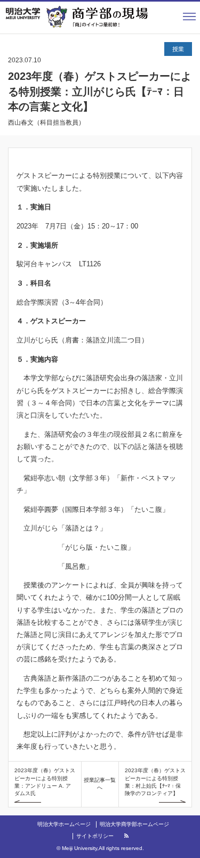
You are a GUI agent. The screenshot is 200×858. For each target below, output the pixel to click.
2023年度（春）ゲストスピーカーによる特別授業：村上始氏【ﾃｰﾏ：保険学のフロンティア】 (155, 781)
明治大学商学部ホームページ (134, 824)
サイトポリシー (95, 836)
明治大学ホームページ (64, 824)
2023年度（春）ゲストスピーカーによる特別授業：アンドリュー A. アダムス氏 (44, 781)
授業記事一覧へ (100, 783)
